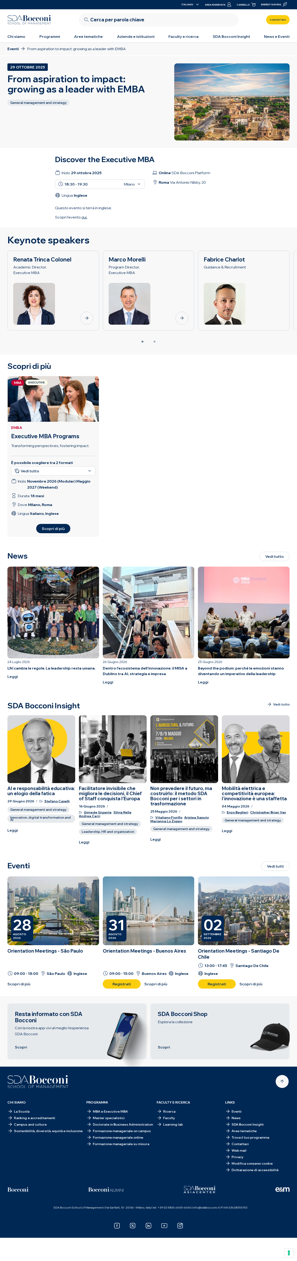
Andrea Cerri (89, 816)
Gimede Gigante (98, 812)
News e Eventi (277, 36)
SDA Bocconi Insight (231, 36)
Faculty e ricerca (183, 36)
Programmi (49, 36)
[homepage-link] (29, 19)
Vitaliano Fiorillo (168, 817)
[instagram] (180, 1225)
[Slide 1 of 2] (142, 341)
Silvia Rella (122, 812)
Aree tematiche (88, 36)
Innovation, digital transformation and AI (40, 818)
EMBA (16, 427)
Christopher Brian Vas (268, 812)
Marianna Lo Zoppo (166, 821)
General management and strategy (38, 809)
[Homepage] (37, 1081)
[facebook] (117, 1225)
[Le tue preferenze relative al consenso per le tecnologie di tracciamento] (288, 1252)
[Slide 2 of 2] (154, 341)
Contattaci (278, 19)
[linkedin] (148, 1225)
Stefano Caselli (57, 801)
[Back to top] (282, 1081)
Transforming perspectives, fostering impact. (50, 445)
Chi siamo (16, 36)
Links (230, 1102)
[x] (132, 1225)
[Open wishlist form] (148, 1250)
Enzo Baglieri (237, 812)
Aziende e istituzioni (136, 36)
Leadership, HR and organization (108, 832)
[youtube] (164, 1225)
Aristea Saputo (196, 817)
